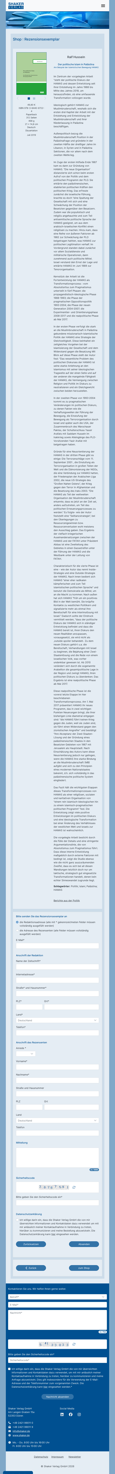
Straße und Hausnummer (30, 1087)
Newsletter (75, 1456)
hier (53, 1234)
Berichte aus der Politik (67, 900)
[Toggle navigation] (103, 5)
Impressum (57, 1456)
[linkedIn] (62, 1414)
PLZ (18, 1101)
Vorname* (21, 1061)
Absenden (84, 1244)
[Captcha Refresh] (74, 1187)
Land (19, 1114)
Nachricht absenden (57, 1396)
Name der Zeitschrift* (28, 960)
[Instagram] (79, 1414)
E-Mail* (20, 940)
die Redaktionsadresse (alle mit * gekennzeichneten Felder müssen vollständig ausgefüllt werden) (57, 924)
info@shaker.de (21, 1431)
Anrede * (21, 1048)
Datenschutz (41, 1456)
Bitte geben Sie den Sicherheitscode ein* (39, 1196)
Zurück (32, 1267)
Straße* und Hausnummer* (31, 987)
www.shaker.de (21, 1435)
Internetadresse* (25, 974)
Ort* (46, 1001)
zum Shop (84, 1267)
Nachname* (22, 1074)
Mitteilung (22, 1142)
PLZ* (19, 1001)
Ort (46, 1101)
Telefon (20, 1127)
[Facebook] (70, 1414)
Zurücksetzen (31, 1244)
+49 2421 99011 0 (23, 1422)
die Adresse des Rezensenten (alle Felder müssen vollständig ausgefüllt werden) (54, 932)
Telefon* (21, 1027)
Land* (19, 1014)
